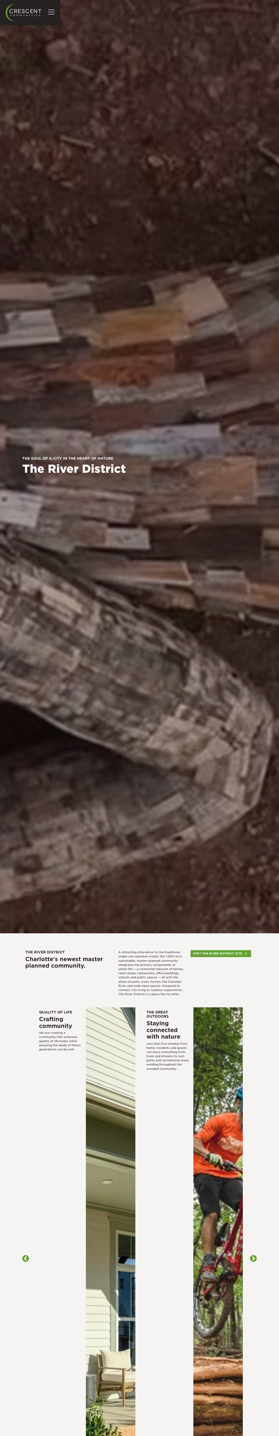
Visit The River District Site (217, 953)
